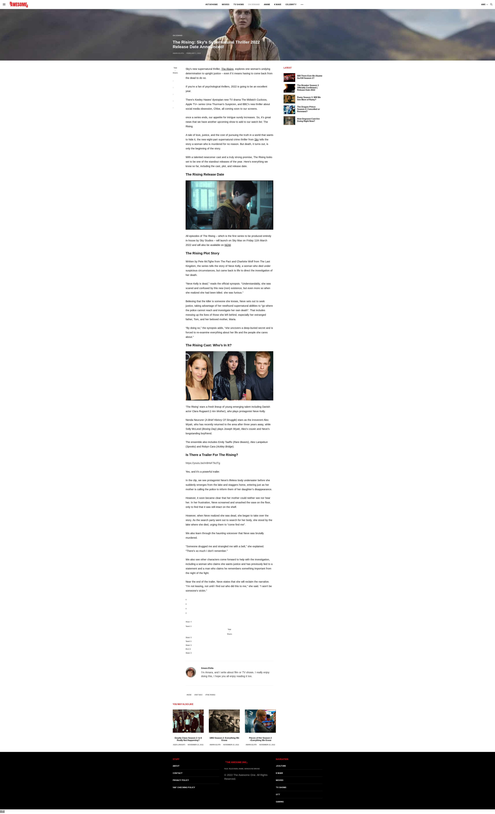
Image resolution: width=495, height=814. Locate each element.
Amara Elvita (178, 53)
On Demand (254, 4)
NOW (228, 245)
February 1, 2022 (193, 53)
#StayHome (211, 4)
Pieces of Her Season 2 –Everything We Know (260, 739)
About (176, 766)
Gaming (280, 802)
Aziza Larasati (179, 744)
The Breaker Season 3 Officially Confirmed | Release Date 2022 (308, 87)
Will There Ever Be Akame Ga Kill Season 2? (309, 77)
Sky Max (198, 695)
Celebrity (290, 4)
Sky (256, 139)
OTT (278, 794)
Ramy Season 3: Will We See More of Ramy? (309, 98)
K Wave (277, 4)
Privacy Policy (181, 780)
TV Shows (238, 4)
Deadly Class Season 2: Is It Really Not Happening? (188, 739)
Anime (267, 4)
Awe (483, 4)
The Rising (227, 68)
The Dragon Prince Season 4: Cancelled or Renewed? (308, 109)
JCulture (281, 766)
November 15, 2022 (195, 744)
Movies (225, 4)
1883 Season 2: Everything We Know (224, 739)
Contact (178, 773)
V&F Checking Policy (184, 787)
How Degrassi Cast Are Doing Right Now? (308, 120)
